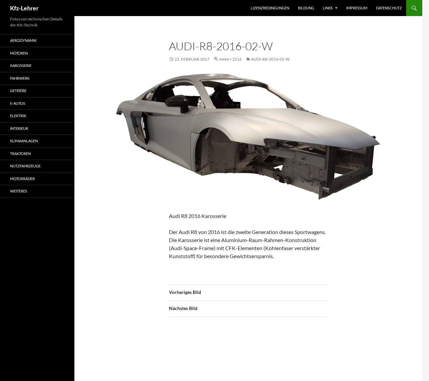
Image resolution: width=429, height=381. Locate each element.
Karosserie (21, 65)
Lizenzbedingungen (270, 8)
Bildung (306, 8)
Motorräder (22, 178)
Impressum (356, 8)
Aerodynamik (23, 40)
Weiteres (18, 191)
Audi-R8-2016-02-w (270, 59)
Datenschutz (389, 8)
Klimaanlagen (24, 141)
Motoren (19, 53)
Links (328, 8)
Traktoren (20, 153)
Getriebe (18, 90)
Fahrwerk (19, 78)
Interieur (19, 128)
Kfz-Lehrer (24, 8)
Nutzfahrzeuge (25, 166)
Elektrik (18, 115)
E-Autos (17, 103)
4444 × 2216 (230, 59)
